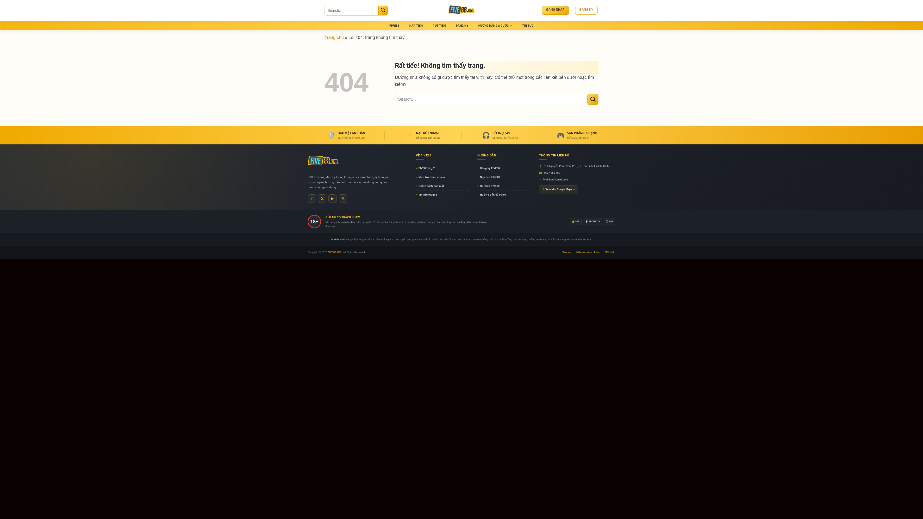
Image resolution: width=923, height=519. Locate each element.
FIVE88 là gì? (426, 168)
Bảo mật (566, 252)
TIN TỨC (528, 25)
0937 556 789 (552, 172)
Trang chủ (334, 37)
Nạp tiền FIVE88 (490, 177)
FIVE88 (394, 25)
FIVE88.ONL (335, 252)
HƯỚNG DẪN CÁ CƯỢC (493, 25)
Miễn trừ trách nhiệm (431, 177)
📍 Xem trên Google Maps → (558, 189)
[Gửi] (383, 10)
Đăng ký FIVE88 (490, 168)
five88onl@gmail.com (555, 179)
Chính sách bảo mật (431, 186)
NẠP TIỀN (416, 25)
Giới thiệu (610, 252)
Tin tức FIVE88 (427, 194)
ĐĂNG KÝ (462, 25)
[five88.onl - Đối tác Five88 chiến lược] (461, 10)
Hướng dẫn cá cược (493, 194)
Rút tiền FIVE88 (489, 186)
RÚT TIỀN (439, 25)
